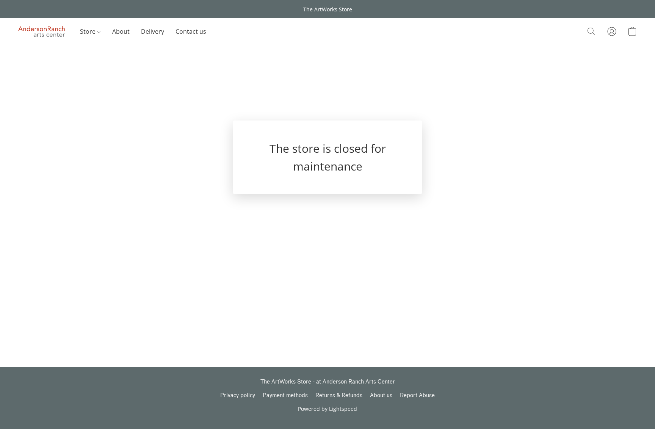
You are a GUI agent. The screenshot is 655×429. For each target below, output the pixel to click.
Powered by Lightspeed (327, 408)
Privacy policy (237, 395)
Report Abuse (417, 395)
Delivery (152, 31)
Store (88, 31)
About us (381, 395)
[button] (41, 31)
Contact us (191, 31)
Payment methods (285, 395)
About (121, 31)
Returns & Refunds (338, 395)
